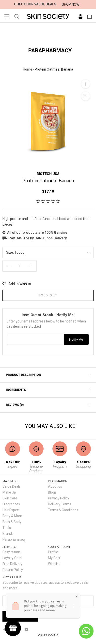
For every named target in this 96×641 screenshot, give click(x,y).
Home (27, 69)
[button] (48, 201)
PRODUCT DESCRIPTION (23, 375)
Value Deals (11, 486)
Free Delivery (12, 564)
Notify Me (76, 339)
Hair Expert (10, 510)
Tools (6, 528)
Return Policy (12, 570)
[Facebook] (4, 629)
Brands (8, 534)
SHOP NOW (70, 4)
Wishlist (54, 564)
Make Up (9, 492)
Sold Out (48, 295)
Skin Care (9, 498)
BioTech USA (48, 174)
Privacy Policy (58, 498)
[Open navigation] (6, 16)
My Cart (54, 558)
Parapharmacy (14, 539)
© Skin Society (48, 634)
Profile (53, 552)
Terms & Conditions (63, 510)
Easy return (11, 552)
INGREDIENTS (16, 390)
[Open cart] (89, 16)
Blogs (52, 492)
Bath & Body (11, 522)
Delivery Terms (59, 504)
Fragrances (11, 504)
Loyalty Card (12, 558)
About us (55, 486)
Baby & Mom (12, 516)
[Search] (17, 16)
